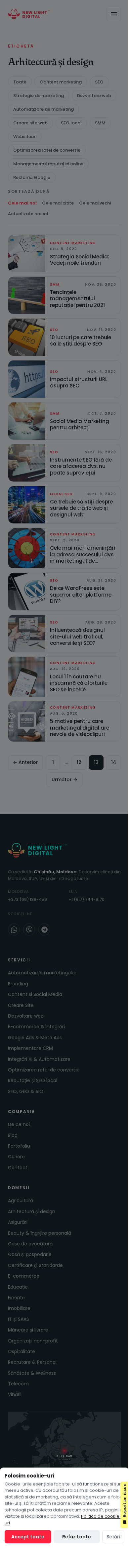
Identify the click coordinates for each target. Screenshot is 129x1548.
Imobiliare (19, 1308)
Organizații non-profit (33, 1340)
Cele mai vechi (95, 203)
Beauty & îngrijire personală (39, 1233)
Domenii (19, 1188)
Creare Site (21, 1005)
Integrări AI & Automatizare (39, 1059)
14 (113, 762)
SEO (99, 82)
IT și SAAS (18, 1319)
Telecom (18, 1383)
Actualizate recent (28, 214)
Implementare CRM (30, 1048)
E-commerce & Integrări (36, 1026)
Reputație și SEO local (32, 1080)
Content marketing (61, 82)
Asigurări (17, 1222)
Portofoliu (19, 1146)
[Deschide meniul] (114, 14)
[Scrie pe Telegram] (44, 929)
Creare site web (30, 123)
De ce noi (19, 1124)
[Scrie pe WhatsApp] (14, 929)
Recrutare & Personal (32, 1362)
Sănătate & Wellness (32, 1373)
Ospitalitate (21, 1351)
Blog (13, 1135)
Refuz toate (76, 1536)
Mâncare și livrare (28, 1330)
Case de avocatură (30, 1243)
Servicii (19, 960)
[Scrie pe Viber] (29, 929)
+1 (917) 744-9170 (86, 899)
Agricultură (20, 1200)
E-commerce (23, 1276)
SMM (100, 123)
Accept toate (27, 1536)
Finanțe (16, 1297)
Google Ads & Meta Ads (35, 1037)
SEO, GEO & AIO (25, 1091)
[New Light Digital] (29, 14)
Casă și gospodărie (30, 1254)
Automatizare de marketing (43, 109)
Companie (21, 1111)
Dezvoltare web (94, 95)
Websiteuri (24, 136)
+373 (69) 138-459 (27, 899)
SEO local (71, 123)
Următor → (64, 779)
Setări (113, 1536)
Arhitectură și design (31, 1211)
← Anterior (25, 762)
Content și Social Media (35, 994)
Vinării (15, 1394)
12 (79, 762)
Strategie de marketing (38, 95)
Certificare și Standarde (35, 1265)
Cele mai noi (22, 203)
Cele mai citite (58, 203)
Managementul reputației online (48, 164)
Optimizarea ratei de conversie (46, 150)
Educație (18, 1287)
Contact (17, 1167)
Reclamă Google (31, 177)
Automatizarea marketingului (42, 972)
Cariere (16, 1156)
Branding (18, 983)
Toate (19, 82)
